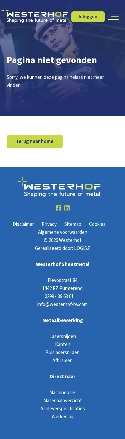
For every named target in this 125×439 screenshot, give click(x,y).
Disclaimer (23, 224)
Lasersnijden (62, 336)
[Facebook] (58, 208)
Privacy (49, 224)
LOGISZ (82, 248)
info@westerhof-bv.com (62, 304)
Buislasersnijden (62, 352)
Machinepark (62, 392)
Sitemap (72, 224)
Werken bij (62, 416)
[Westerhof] (34, 15)
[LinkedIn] (67, 208)
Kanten (62, 344)
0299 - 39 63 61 (59, 296)
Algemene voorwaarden (62, 232)
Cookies (97, 224)
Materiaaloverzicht (62, 400)
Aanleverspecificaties (62, 408)
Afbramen (62, 360)
